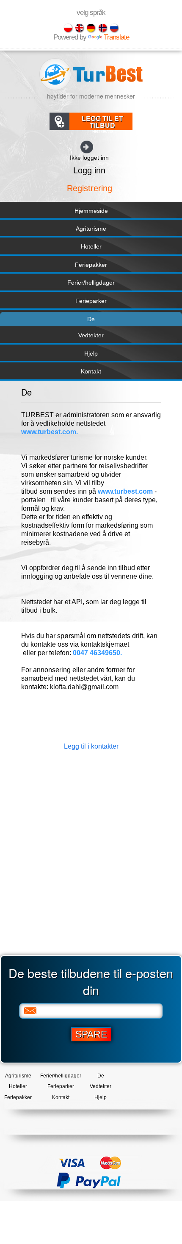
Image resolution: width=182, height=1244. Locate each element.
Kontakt (91, 371)
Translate (116, 37)
